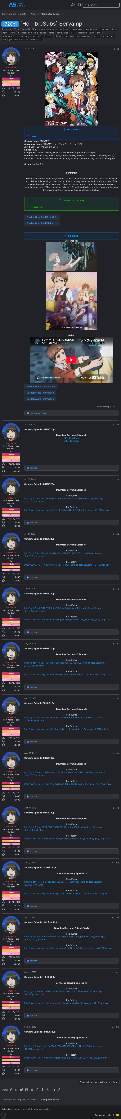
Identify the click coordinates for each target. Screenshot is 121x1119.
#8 (117, 753)
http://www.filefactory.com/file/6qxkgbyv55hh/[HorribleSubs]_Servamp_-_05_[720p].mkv (67, 619)
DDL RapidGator (71, 438)
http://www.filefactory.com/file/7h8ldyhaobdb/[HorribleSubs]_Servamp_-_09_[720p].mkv (67, 838)
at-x (66, 29)
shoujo (58, 36)
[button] (4, 4)
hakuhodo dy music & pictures (32, 33)
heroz (51, 33)
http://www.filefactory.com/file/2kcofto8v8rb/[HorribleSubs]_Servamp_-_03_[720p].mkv (66, 510)
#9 (117, 808)
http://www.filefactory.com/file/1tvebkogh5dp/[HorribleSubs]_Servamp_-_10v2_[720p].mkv (68, 948)
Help (109, 1115)
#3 (117, 479)
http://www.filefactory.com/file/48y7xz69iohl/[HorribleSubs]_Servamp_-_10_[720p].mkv (66, 893)
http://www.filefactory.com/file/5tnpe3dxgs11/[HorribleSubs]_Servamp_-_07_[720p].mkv (66, 729)
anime (59, 29)
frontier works (9, 33)
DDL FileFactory (71, 441)
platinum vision (9, 36)
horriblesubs (62, 33)
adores (50, 29)
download (104, 29)
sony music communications (77, 36)
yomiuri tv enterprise (18, 39)
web (4, 39)
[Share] (114, 49)
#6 (117, 644)
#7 (118, 698)
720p (34, 29)
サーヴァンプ (36, 39)
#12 (117, 972)
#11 (117, 917)
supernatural (98, 36)
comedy (88, 29)
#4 (117, 534)
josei (73, 33)
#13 (117, 1027)
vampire (110, 36)
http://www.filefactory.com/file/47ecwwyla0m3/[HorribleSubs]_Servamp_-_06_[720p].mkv (67, 674)
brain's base (76, 29)
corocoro (8, 29)
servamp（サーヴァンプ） (41, 36)
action (42, 29)
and (38, 413)
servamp (23, 36)
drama (114, 29)
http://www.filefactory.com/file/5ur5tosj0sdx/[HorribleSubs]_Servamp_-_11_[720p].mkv (66, 1003)
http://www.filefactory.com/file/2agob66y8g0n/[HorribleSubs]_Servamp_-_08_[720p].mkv (67, 784)
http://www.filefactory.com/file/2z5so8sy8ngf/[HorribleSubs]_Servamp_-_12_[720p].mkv (66, 1057)
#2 (117, 424)
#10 (117, 863)
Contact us (100, 1115)
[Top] (114, 1115)
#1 (118, 49)
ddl (95, 29)
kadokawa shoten (86, 33)
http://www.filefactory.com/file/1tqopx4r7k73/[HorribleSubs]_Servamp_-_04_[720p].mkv (67, 565)
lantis (99, 33)
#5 (117, 589)
